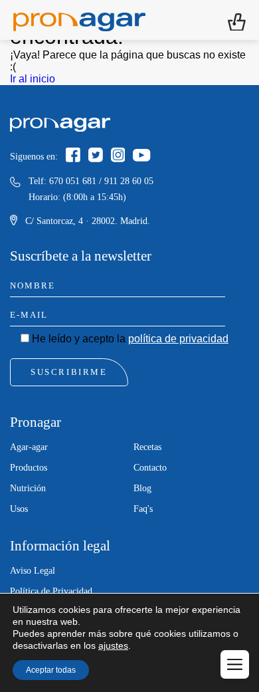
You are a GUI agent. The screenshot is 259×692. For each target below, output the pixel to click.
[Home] (79, 20)
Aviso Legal (32, 571)
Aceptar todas (51, 670)
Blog (142, 488)
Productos (28, 468)
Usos (19, 509)
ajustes (113, 645)
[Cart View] (237, 20)
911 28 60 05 (128, 181)
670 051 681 (72, 181)
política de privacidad (178, 338)
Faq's (143, 509)
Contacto (150, 468)
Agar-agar (29, 447)
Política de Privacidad (51, 591)
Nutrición (28, 488)
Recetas (147, 447)
